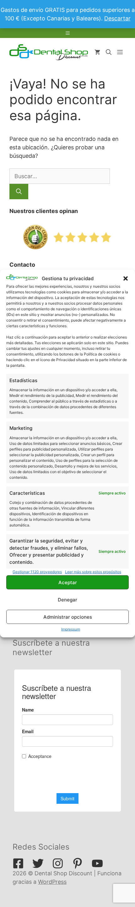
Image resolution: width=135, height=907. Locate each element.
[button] (125, 278)
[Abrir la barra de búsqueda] (108, 52)
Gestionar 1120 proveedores (37, 571)
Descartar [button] (117, 18)
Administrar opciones (67, 617)
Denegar (67, 599)
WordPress (52, 881)
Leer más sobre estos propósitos (93, 571)
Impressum (70, 629)
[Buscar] (18, 191)
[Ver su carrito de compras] (97, 52)
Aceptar (67, 582)
